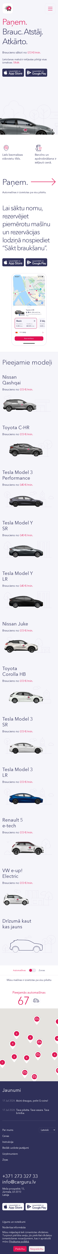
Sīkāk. (16, 62)
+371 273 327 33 (20, 1176)
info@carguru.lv (19, 1182)
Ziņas (5, 1159)
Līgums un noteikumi (13, 1221)
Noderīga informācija (14, 1227)
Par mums (7, 1129)
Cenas (5, 1135)
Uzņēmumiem (10, 1153)
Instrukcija (7, 1141)
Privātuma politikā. (19, 1241)
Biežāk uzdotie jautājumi (15, 1147)
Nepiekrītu (36, 1248)
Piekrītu (20, 1248)
